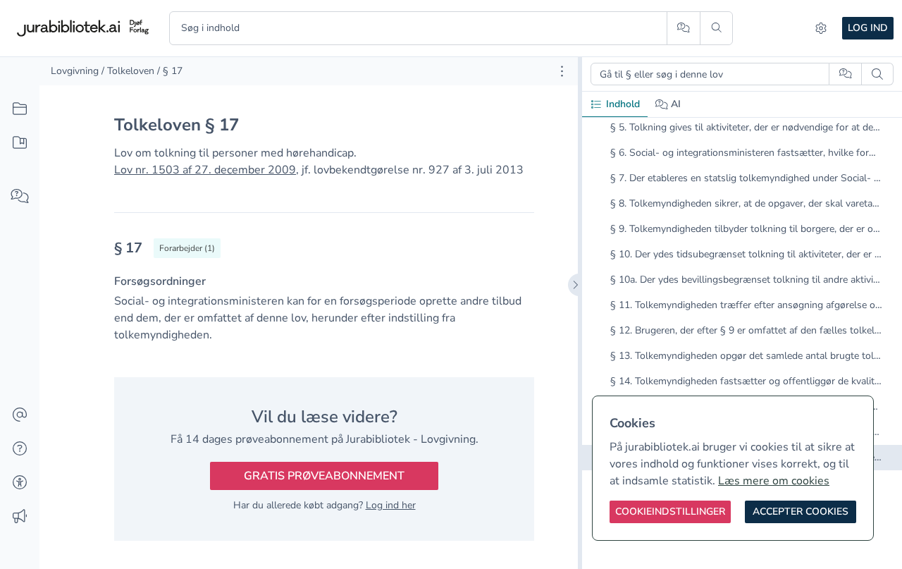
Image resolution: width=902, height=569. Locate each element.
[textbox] (324, 252)
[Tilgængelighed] (20, 483)
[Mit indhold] (20, 143)
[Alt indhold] (20, 109)
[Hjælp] (20, 449)
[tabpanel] (742, 291)
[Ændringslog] (20, 517)
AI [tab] (676, 104)
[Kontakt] (20, 415)
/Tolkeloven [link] (127, 71)
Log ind (868, 28)
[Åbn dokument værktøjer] (562, 71)
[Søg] (716, 28)
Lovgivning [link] (75, 71)
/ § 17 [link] (170, 71)
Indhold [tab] (623, 104)
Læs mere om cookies (773, 481)
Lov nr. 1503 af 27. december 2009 (205, 170)
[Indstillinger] (821, 28)
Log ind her (391, 505)
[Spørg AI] (683, 28)
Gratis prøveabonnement (324, 476)
